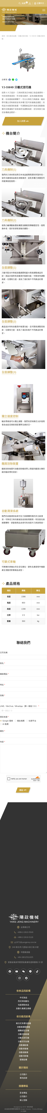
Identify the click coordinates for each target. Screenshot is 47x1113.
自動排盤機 (23, 1049)
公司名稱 (4, 653)
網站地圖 (30, 1107)
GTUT (24, 1107)
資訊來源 (4, 717)
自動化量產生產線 (23, 1008)
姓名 (2, 663)
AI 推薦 (6, 724)
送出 (22, 790)
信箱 (2, 695)
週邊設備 (23, 1060)
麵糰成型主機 (23, 1030)
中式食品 (23, 998)
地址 (2, 685)
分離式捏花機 (22, 36)
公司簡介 (23, 1074)
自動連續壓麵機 (23, 1027)
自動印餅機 (23, 1056)
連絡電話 (4, 674)
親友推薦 (21, 721)
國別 (2, 731)
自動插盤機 (23, 1052)
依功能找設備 (11, 36)
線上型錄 (23, 1100)
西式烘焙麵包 (23, 1001)
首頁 (3, 36)
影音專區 (23, 1093)
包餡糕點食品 (23, 1005)
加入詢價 (22, 121)
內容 (2, 742)
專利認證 (23, 1078)
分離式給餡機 (23, 1034)
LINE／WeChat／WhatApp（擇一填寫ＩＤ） (19, 706)
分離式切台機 (23, 1041)
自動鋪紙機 (23, 1045)
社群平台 (32, 721)
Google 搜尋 (8, 721)
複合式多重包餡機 (23, 1023)
